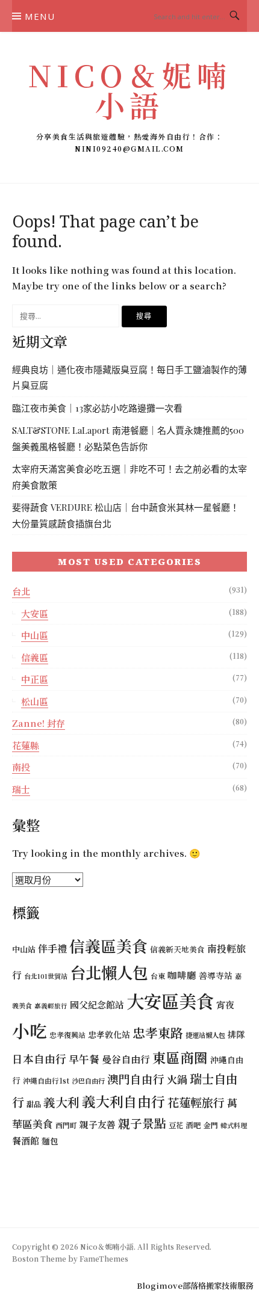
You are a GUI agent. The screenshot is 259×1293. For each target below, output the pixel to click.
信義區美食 (108, 945)
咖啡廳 (181, 974)
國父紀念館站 (97, 1004)
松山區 (34, 701)
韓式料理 (233, 1125)
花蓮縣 (25, 745)
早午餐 (84, 1059)
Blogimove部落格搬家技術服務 (195, 1285)
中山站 (24, 949)
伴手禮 (52, 948)
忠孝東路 (158, 1032)
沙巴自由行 (88, 1080)
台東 (158, 976)
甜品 (34, 1104)
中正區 (34, 679)
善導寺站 (215, 975)
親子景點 (142, 1123)
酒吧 (193, 1125)
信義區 (34, 657)
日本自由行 (39, 1058)
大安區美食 (170, 1000)
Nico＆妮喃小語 (129, 89)
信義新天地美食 (177, 949)
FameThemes (104, 1258)
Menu (40, 16)
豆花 (176, 1125)
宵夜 (225, 1004)
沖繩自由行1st (46, 1080)
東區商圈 (180, 1057)
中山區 (34, 635)
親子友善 (98, 1124)
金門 (211, 1125)
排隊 (236, 1034)
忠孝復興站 (67, 1034)
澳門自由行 (135, 1078)
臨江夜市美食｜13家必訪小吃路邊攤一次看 (97, 408)
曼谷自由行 (126, 1059)
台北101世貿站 (45, 976)
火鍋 (177, 1079)
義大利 (61, 1102)
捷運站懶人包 (205, 1035)
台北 (21, 591)
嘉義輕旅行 (50, 1005)
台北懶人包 (109, 972)
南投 (21, 767)
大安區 (34, 613)
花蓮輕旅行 (196, 1102)
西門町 (66, 1125)
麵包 (50, 1141)
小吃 (29, 1030)
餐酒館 (25, 1140)
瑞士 (21, 789)
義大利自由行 (123, 1101)
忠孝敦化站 (109, 1034)
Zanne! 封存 (38, 723)
